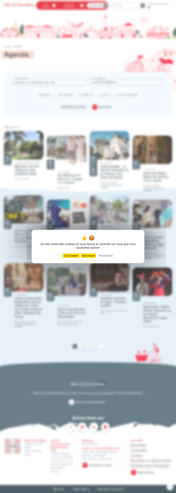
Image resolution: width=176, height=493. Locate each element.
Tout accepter (71, 255)
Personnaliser (106, 255)
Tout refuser (88, 255)
